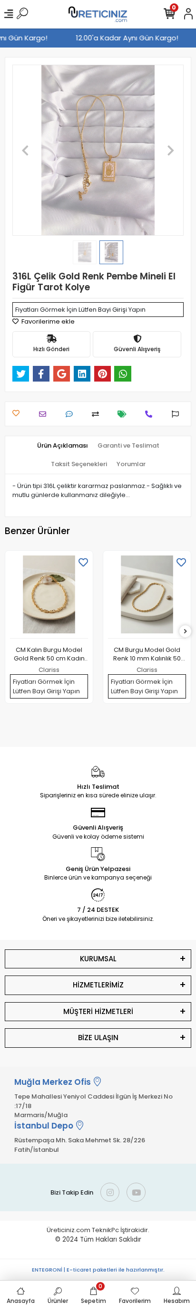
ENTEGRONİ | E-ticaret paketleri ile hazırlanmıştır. (98, 1269)
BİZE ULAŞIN (98, 1038)
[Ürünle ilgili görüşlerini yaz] (71, 414)
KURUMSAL (98, 959)
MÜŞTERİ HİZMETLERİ (98, 1011)
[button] (25, 150)
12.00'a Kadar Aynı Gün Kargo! (129, 38)
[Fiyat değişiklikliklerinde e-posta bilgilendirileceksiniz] (124, 414)
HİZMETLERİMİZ (98, 985)
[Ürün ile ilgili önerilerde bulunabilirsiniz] (177, 414)
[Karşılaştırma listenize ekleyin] (97, 414)
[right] (185, 632)
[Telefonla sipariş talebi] (151, 414)
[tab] (62, 445)
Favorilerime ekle (47, 321)
